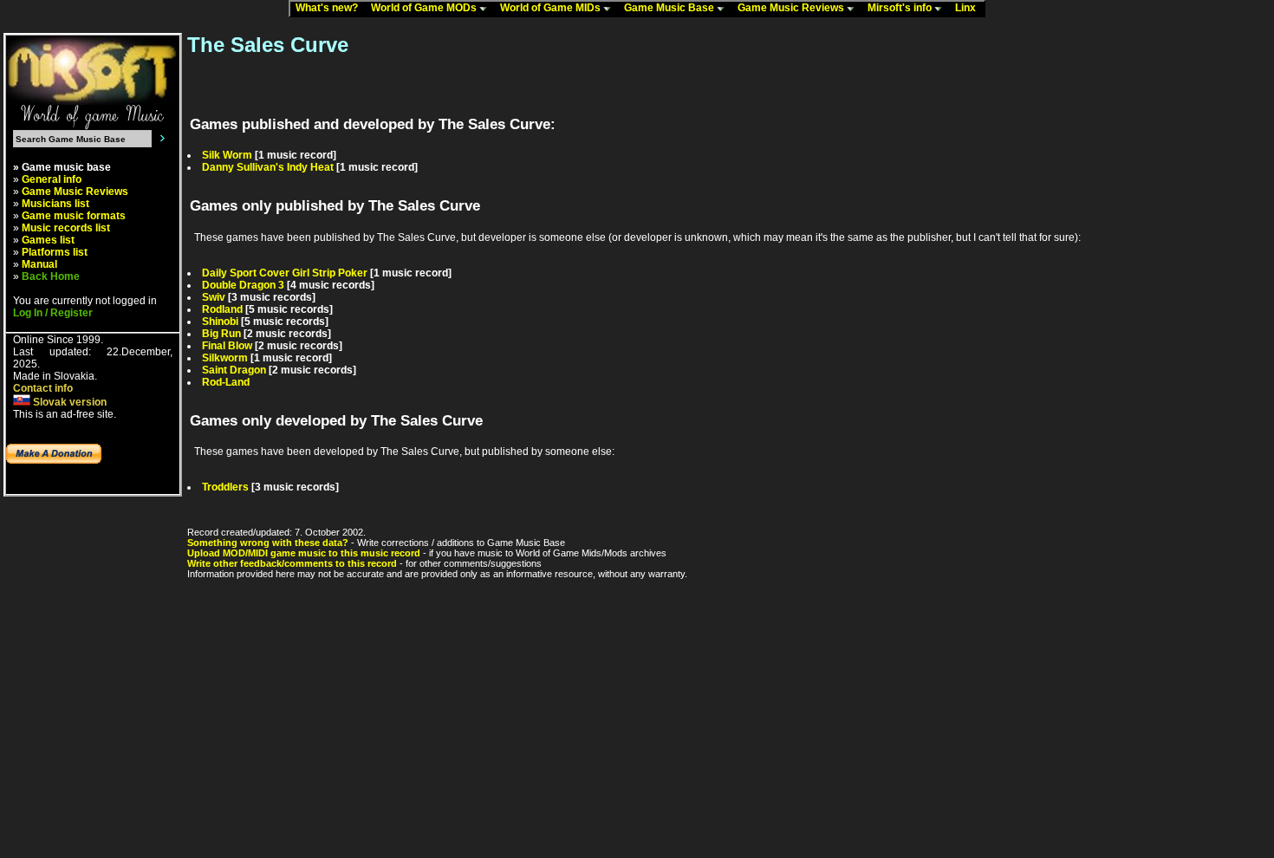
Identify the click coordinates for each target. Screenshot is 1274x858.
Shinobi (220, 321)
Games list (48, 240)
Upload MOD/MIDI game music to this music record (303, 553)
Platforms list (55, 252)
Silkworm (225, 358)
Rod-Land (226, 382)
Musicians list (55, 204)
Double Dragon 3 (243, 285)
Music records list (66, 228)
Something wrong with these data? (267, 542)
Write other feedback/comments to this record (292, 563)
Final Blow (227, 346)
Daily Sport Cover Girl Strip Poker (284, 273)
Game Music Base (670, 8)
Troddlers (225, 487)
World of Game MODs (425, 8)
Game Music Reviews (792, 8)
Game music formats (74, 216)
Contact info (43, 388)
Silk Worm (227, 155)
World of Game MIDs (551, 8)
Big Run (221, 334)
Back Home (51, 276)
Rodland (222, 309)
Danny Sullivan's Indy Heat (268, 167)
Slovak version (68, 402)
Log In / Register (53, 313)
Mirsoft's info (901, 8)
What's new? (331, 8)
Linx (969, 8)
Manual (39, 264)
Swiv (213, 297)
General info (51, 179)
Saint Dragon (234, 370)
